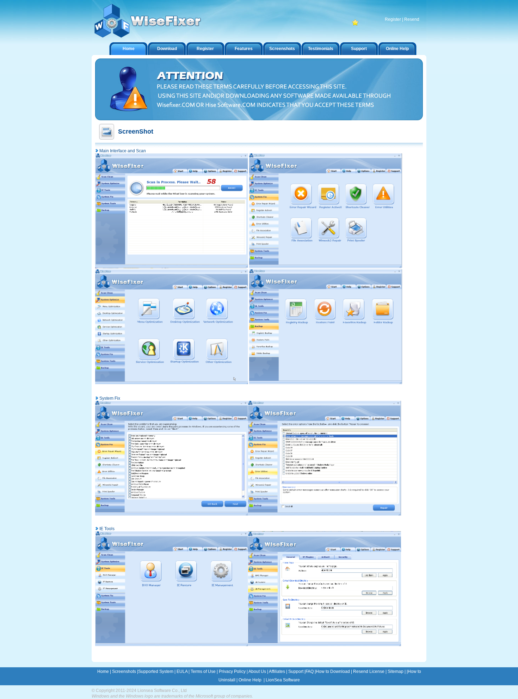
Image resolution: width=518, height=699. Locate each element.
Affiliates (277, 671)
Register (393, 19)
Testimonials (320, 48)
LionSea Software (283, 679)
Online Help (397, 48)
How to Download (333, 671)
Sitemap (395, 671)
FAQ (310, 671)
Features (244, 48)
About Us (257, 671)
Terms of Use (204, 671)
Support (359, 48)
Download (167, 48)
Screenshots (282, 48)
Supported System (155, 671)
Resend (411, 19)
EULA (182, 671)
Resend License (368, 671)
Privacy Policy (232, 671)
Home (129, 48)
